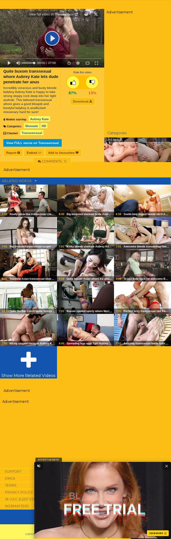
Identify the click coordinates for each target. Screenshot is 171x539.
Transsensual (32, 133)
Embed (32, 152)
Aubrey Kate (39, 119)
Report (11, 152)
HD (44, 126)
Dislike (92, 82)
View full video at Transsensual (51, 14)
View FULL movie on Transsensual (32, 143)
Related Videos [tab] (17, 181)
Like (73, 82)
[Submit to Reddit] (86, 14)
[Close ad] (166, 466)
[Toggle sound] (38, 466)
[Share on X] (96, 14)
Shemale (31, 126)
